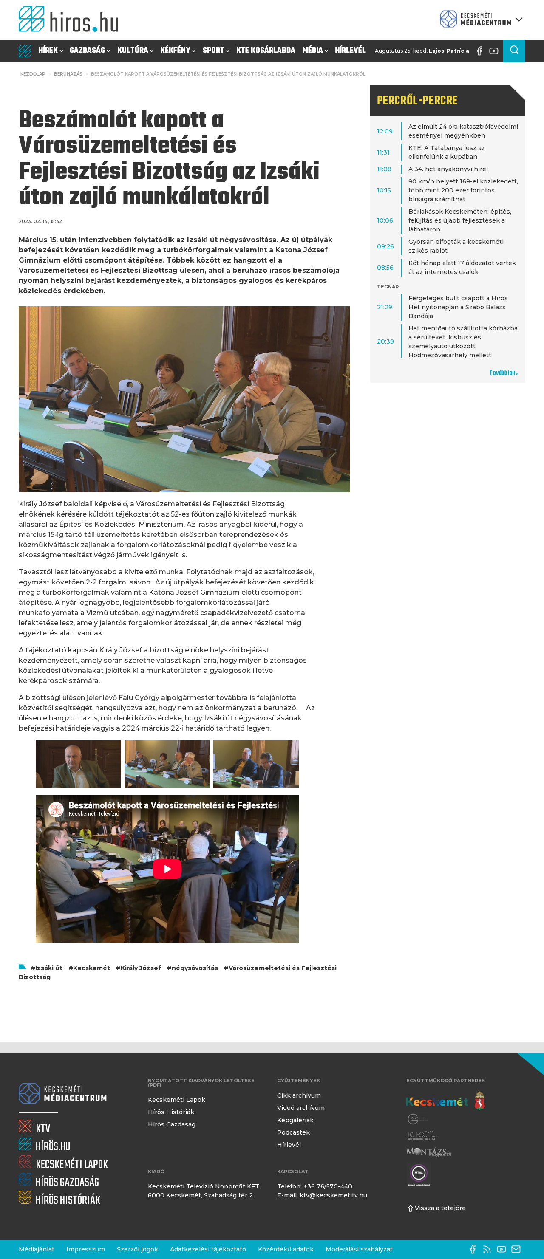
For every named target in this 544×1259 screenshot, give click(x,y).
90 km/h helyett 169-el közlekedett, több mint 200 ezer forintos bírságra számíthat (463, 190)
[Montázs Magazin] (429, 1152)
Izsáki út (48, 968)
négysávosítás (195, 968)
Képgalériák (295, 1120)
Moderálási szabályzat (359, 1249)
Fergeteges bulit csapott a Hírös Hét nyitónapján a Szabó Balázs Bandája (458, 307)
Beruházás (68, 74)
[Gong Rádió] (418, 1119)
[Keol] (421, 1135)
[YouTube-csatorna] (496, 51)
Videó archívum (301, 1108)
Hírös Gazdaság (172, 1124)
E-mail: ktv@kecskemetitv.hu (322, 1195)
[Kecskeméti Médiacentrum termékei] (479, 20)
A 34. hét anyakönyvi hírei (448, 169)
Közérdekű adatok (286, 1249)
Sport (213, 51)
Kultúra (132, 51)
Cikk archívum (299, 1095)
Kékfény (175, 51)
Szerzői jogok (137, 1249)
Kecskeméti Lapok (176, 1100)
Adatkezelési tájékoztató (208, 1249)
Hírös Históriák (171, 1112)
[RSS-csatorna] (489, 1249)
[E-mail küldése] (518, 1249)
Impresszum (85, 1249)
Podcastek (293, 1132)
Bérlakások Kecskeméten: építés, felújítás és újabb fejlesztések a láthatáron (459, 220)
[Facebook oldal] (481, 51)
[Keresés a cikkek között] (514, 51)
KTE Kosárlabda (265, 51)
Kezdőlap (32, 74)
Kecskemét (91, 968)
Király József (141, 968)
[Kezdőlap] (72, 20)
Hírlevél (350, 51)
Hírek (48, 51)
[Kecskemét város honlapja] (445, 1100)
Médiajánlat (36, 1249)
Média (312, 51)
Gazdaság (87, 51)
